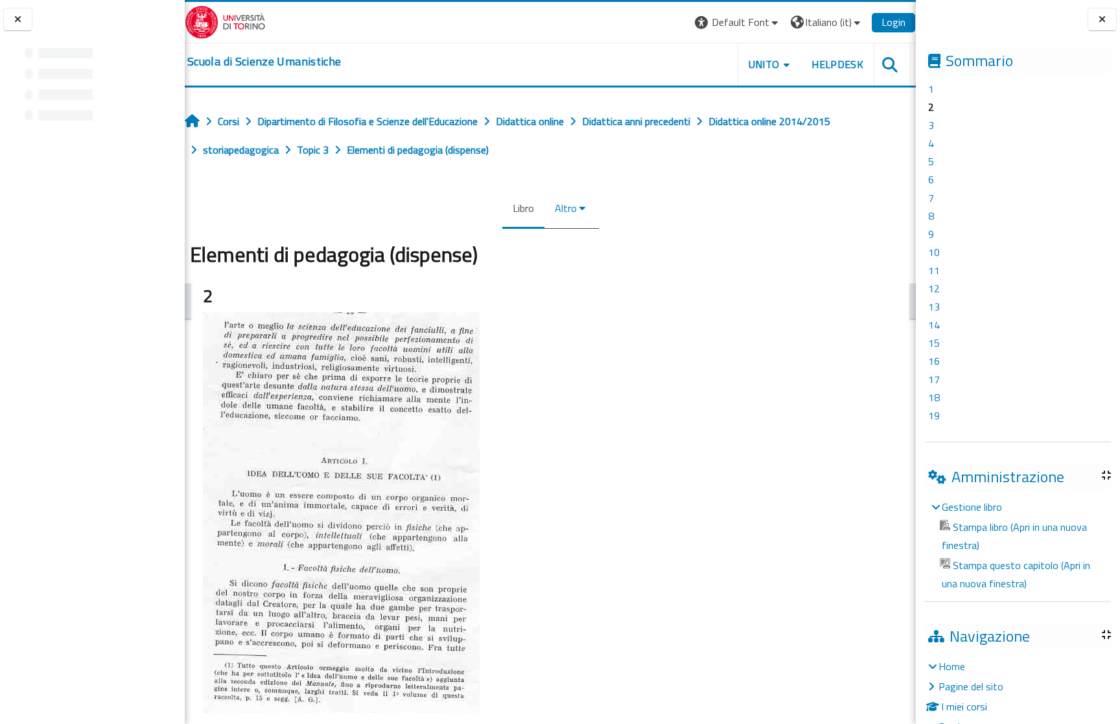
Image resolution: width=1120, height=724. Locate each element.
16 (934, 361)
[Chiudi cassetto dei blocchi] (1102, 20)
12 (934, 288)
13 (934, 306)
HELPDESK (837, 64)
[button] (738, 22)
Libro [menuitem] (523, 208)
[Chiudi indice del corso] (17, 20)
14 (934, 325)
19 (934, 415)
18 (934, 397)
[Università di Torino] (225, 21)
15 (934, 343)
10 (934, 252)
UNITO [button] (764, 64)
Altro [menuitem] (566, 208)
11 (934, 270)
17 (934, 379)
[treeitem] (1017, 545)
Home (952, 666)
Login (893, 22)
